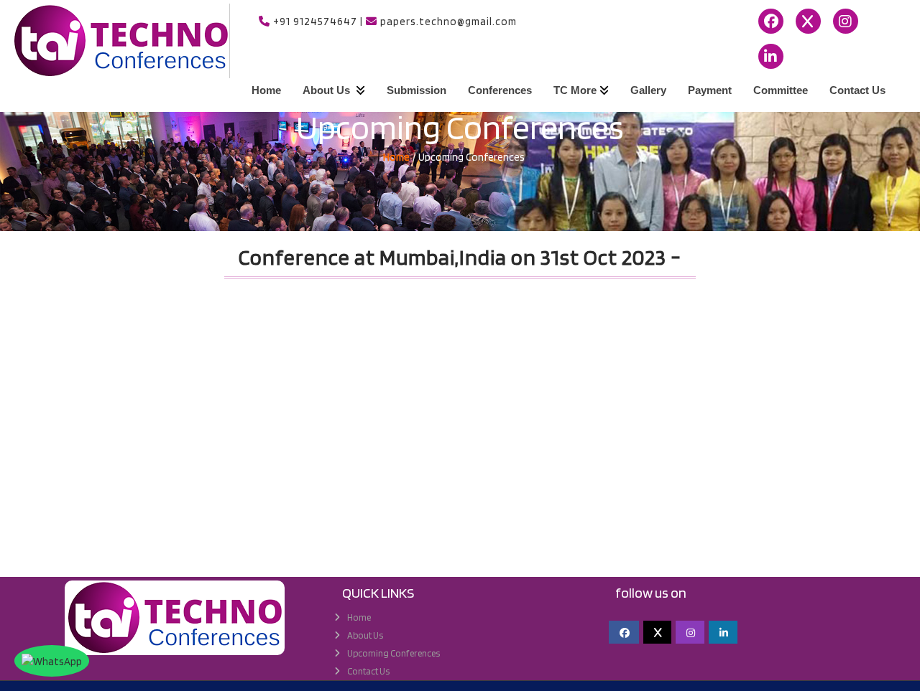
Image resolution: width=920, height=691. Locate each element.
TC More (575, 90)
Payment (710, 90)
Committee (780, 90)
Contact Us (857, 90)
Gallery (648, 90)
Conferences (500, 90)
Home (266, 90)
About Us (328, 90)
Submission (416, 90)
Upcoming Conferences (393, 653)
